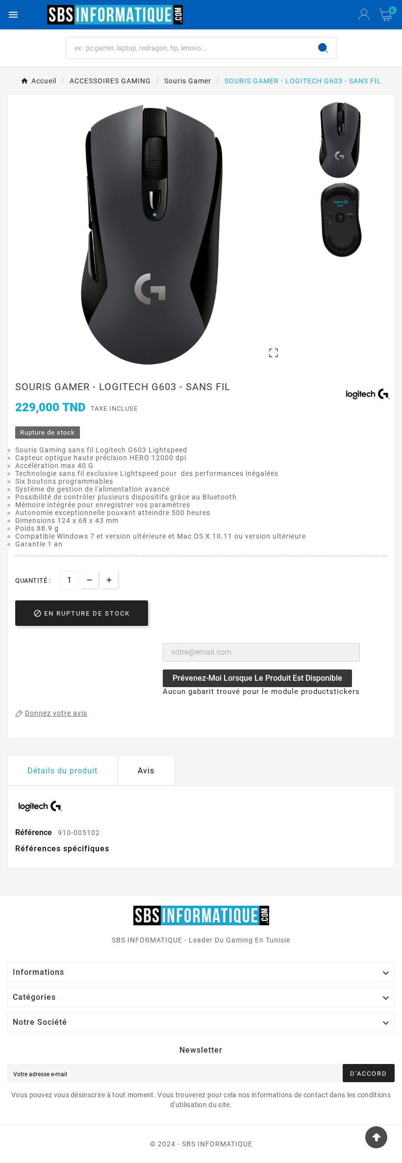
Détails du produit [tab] (62, 770)
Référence (34, 832)
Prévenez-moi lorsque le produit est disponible (257, 678)
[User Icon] (364, 15)
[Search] (323, 48)
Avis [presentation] (146, 770)
